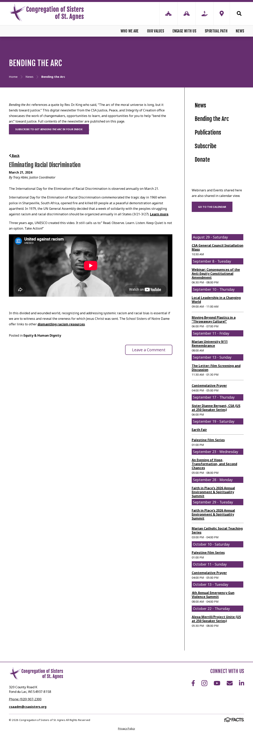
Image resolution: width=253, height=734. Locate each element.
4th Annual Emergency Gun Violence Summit (213, 595)
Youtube (217, 683)
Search (237, 13)
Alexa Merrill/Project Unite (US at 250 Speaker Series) (216, 619)
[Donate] (204, 13)
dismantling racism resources (61, 324)
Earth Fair (199, 429)
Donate (202, 159)
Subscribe (205, 146)
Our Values (155, 31)
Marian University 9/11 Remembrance (210, 343)
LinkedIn (241, 683)
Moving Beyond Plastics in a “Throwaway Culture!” (214, 319)
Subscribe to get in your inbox (49, 129)
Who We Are (130, 31)
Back (15, 155)
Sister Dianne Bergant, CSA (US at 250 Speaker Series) (216, 408)
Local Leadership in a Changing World (216, 299)
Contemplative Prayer (209, 385)
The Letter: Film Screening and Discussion (216, 368)
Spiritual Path (216, 31)
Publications (208, 132)
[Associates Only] (186, 13)
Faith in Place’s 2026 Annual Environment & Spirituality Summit (213, 492)
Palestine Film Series (208, 440)
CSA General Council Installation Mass (217, 247)
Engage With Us (184, 31)
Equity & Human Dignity (42, 335)
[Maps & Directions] (222, 13)
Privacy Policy (126, 728)
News (240, 31)
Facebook (193, 683)
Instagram (204, 683)
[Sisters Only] (168, 13)
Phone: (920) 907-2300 (25, 699)
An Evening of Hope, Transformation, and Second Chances (214, 464)
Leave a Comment (148, 349)
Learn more (159, 214)
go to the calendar (212, 207)
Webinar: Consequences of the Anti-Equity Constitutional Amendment (216, 273)
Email (229, 683)
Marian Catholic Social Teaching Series (217, 530)
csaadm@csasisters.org (27, 707)
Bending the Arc (212, 118)
